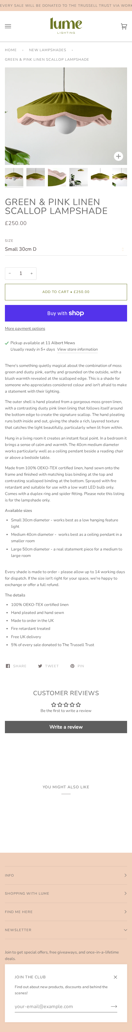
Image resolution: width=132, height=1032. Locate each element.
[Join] (109, 1006)
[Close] (118, 974)
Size (9, 240)
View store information (77, 349)
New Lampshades (47, 50)
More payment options (25, 328)
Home (11, 50)
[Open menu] (14, 26)
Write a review (66, 727)
